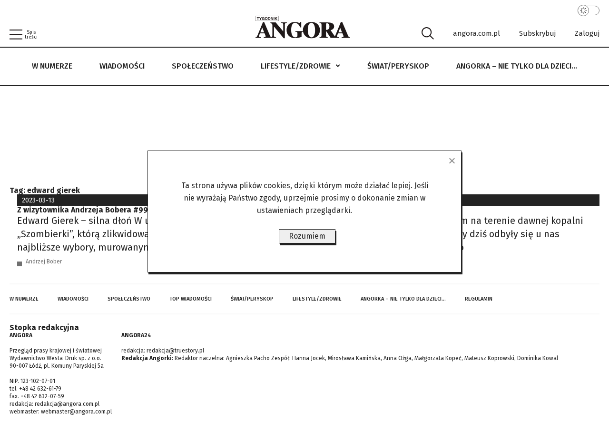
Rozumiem (307, 236)
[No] (451, 160)
